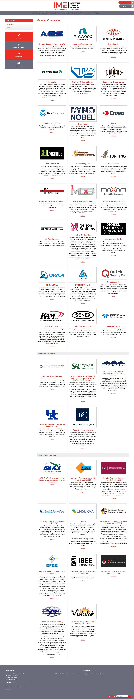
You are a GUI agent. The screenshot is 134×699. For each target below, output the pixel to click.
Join (124, 2)
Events (87, 13)
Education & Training (75, 13)
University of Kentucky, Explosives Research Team (52, 425)
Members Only (96, 13)
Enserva (83, 521)
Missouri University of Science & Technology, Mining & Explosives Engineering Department (82, 378)
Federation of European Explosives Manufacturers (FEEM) (113, 522)
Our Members (10, 24)
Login (125, 6)
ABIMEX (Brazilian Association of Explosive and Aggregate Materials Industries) (52, 480)
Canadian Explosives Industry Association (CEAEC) (114, 479)
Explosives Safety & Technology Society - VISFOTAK (83, 623)
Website (52, 58)
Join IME (9, 27)
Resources (52, 13)
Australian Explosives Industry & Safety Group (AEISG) (83, 479)
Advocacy (62, 13)
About (35, 13)
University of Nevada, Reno (82, 430)
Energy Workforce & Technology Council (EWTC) (52, 522)
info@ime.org (12, 679)
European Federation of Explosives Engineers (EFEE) (52, 572)
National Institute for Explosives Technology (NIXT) (113, 572)
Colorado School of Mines (52, 376)
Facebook (52, 484)
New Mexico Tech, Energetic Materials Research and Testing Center (113, 374)
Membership (43, 13)
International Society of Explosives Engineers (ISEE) (83, 572)
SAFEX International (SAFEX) (52, 622)
